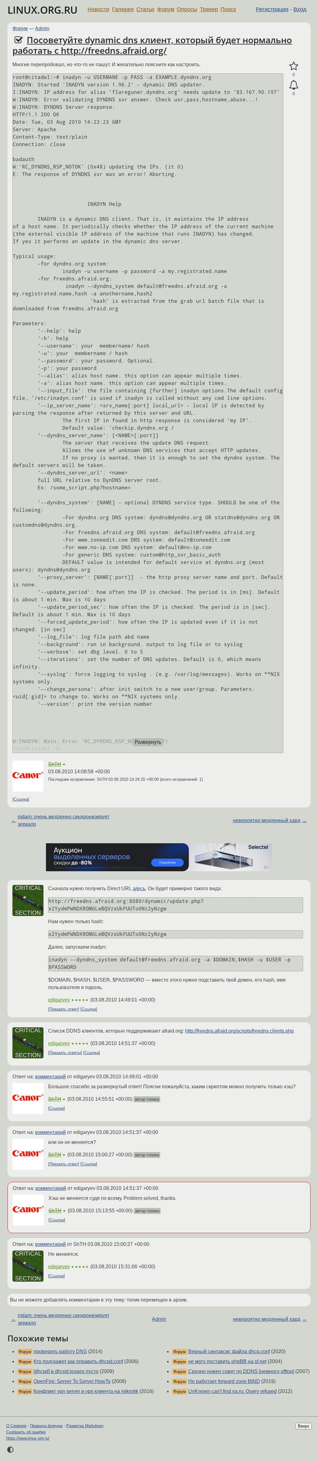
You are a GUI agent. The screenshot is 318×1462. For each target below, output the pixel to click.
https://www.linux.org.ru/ (27, 1438)
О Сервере (16, 1425)
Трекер (209, 9)
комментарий (50, 1076)
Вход (300, 9)
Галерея (123, 9)
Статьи (145, 9)
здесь (139, 888)
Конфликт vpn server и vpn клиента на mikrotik (86, 1391)
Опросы (187, 9)
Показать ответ (63, 1009)
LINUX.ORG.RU (42, 9)
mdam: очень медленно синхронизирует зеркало (63, 820)
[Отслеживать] (294, 85)
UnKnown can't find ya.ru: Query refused (232, 1391)
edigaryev (59, 999)
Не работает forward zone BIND (224, 1381)
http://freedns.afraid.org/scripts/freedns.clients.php (239, 1031)
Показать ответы (65, 1052)
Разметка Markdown (84, 1425)
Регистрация (272, 9)
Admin (42, 28)
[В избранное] (294, 66)
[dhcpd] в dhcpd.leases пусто (66, 1371)
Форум (165, 9)
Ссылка (21, 799)
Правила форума (46, 1425)
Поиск (228, 9)
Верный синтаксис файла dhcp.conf (229, 1351)
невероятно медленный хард (266, 820)
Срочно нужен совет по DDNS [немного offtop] (241, 1371)
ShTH (54, 764)
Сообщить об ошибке (26, 1432)
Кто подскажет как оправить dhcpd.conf (78, 1361)
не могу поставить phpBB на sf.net (227, 1361)
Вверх (303, 1426)
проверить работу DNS (60, 1351)
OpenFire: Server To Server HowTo (72, 1381)
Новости (98, 9)
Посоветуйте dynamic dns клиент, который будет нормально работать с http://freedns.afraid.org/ (152, 45)
